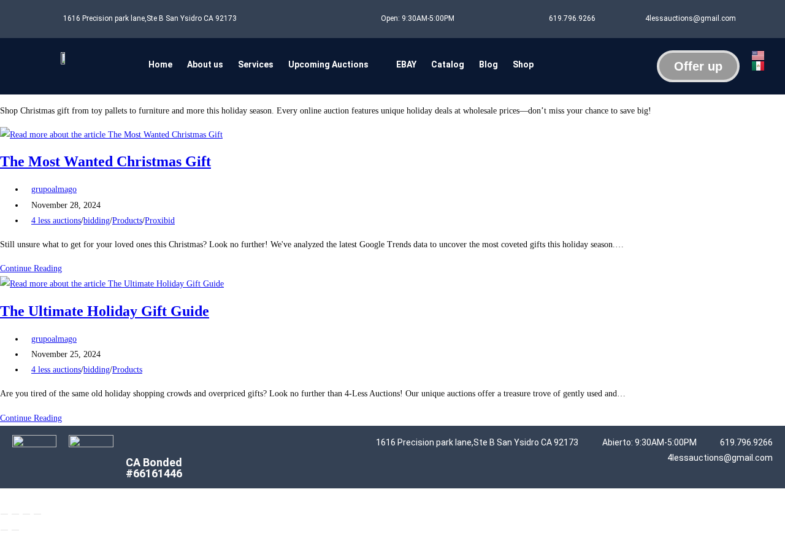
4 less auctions (56, 220)
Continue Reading (34, 268)
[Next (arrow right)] (15, 530)
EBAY (406, 64)
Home (160, 64)
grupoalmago (54, 189)
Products (127, 220)
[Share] (26, 514)
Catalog (447, 64)
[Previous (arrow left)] (4, 530)
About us (205, 64)
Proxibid (160, 220)
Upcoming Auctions (328, 64)
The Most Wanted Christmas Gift (105, 161)
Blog (488, 64)
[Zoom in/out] (4, 514)
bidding (96, 220)
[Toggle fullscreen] (15, 514)
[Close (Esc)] (37, 514)
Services (256, 64)
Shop (523, 64)
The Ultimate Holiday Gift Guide (104, 311)
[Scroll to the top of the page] (3, 496)
